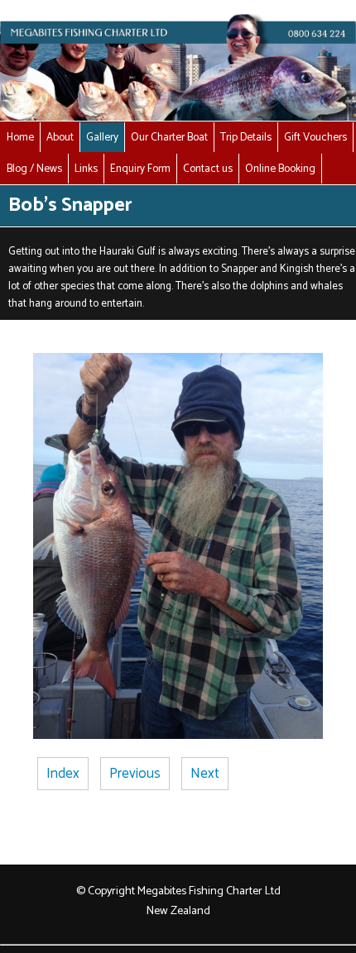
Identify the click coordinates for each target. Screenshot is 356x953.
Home (20, 137)
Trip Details (246, 137)
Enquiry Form (140, 169)
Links (86, 169)
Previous (135, 773)
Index (62, 773)
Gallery (102, 137)
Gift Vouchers (315, 137)
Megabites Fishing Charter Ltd (209, 891)
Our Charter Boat (169, 137)
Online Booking (280, 169)
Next (204, 773)
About (60, 137)
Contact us (208, 169)
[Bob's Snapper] (178, 734)
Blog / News (34, 169)
